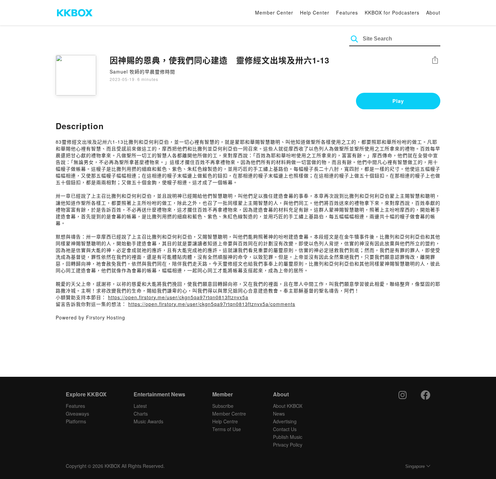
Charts (141, 413)
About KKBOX (287, 405)
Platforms (76, 421)
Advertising (285, 421)
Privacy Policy (287, 444)
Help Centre (225, 421)
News (279, 413)
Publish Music (287, 436)
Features (347, 12)
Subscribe (222, 405)
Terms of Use (226, 429)
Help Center (314, 12)
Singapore (415, 466)
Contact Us (285, 429)
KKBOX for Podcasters (392, 12)
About (433, 12)
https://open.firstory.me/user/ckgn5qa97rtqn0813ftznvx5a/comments (211, 304)
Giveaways (77, 413)
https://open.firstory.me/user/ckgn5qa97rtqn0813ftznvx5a (178, 297)
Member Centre (229, 413)
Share (435, 60)
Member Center (274, 12)
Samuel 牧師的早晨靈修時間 (142, 71)
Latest (140, 405)
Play (398, 101)
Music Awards (148, 421)
